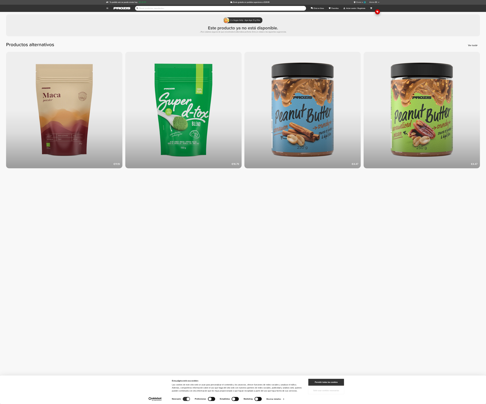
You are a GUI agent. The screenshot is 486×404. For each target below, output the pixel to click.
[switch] (211, 399)
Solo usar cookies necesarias (326, 390)
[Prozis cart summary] (371, 8)
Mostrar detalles (273, 399)
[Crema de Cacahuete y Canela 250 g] (304, 111)
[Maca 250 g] (65, 111)
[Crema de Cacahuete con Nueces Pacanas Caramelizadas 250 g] (423, 111)
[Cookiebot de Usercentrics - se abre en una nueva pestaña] (155, 399)
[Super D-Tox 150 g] (185, 111)
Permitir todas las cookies (326, 382)
